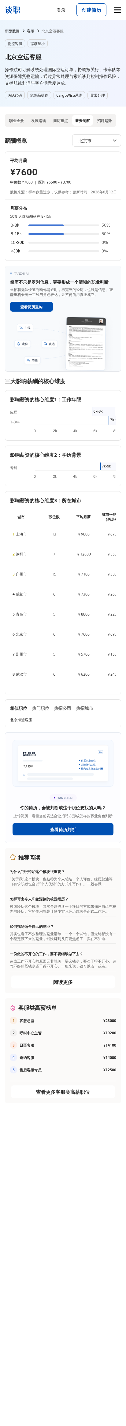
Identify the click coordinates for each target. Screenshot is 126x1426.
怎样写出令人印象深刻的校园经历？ (39, 898)
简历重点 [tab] (60, 120)
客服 (30, 30)
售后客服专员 (31, 1069)
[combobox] (94, 140)
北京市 (21, 634)
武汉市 (21, 674)
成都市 (21, 594)
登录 (61, 9)
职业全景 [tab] (16, 120)
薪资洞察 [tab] (82, 120)
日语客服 (27, 1045)
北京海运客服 (21, 719)
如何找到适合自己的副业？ (32, 926)
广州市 (21, 574)
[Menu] (117, 10)
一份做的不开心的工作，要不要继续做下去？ (46, 953)
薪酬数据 (12, 30)
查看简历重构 (31, 306)
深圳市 (21, 553)
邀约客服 (27, 1057)
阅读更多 (63, 982)
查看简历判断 (63, 829)
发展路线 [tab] (38, 120)
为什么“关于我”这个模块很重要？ (37, 871)
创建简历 (91, 10)
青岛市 (21, 614)
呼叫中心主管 (31, 1032)
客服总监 (27, 1020)
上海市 (21, 533)
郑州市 (21, 654)
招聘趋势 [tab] (104, 120)
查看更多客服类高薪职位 (63, 1092)
